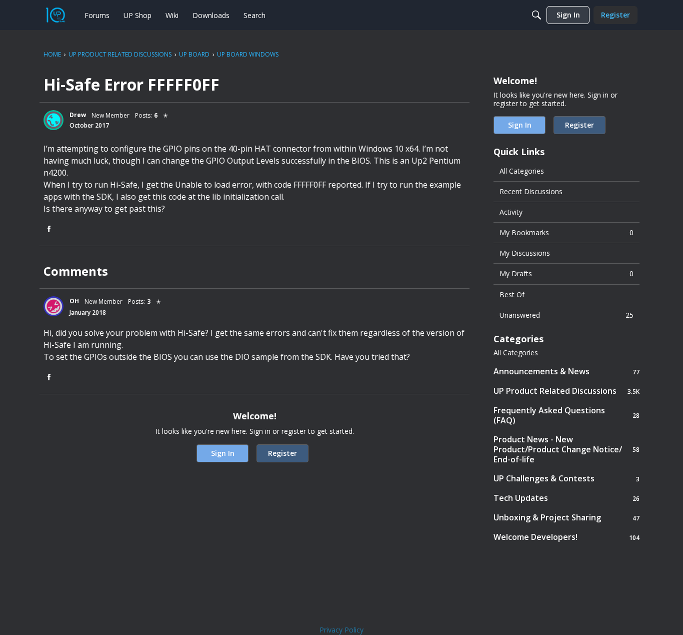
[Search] (537, 15)
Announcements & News (567, 371)
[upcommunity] (56, 15)
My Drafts (567, 273)
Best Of (512, 294)
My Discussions (525, 253)
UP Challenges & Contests (567, 478)
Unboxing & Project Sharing (567, 517)
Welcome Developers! (567, 537)
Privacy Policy (342, 629)
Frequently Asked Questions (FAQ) (567, 415)
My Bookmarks (567, 232)
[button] (54, 120)
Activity (511, 212)
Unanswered (567, 315)
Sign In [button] (222, 453)
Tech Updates (567, 498)
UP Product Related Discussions (567, 391)
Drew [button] (78, 115)
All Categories (522, 171)
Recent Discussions (531, 191)
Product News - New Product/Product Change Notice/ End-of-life (567, 449)
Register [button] (282, 453)
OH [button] (74, 301)
